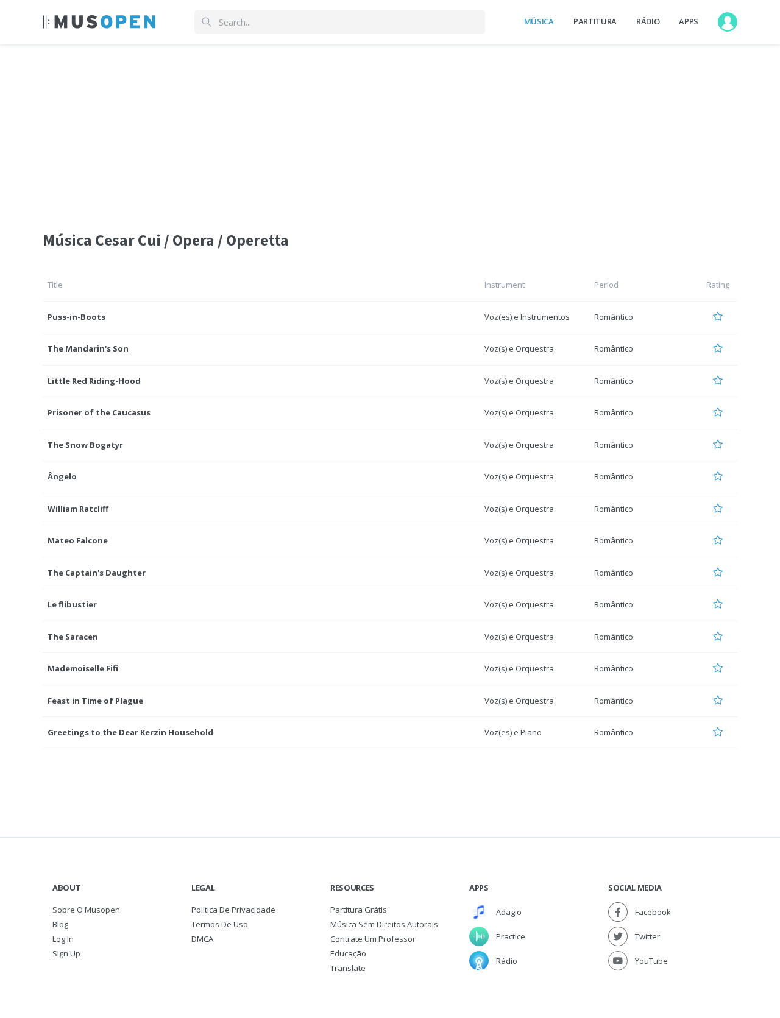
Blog (60, 924)
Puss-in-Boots (76, 316)
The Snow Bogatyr (85, 444)
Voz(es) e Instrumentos (527, 316)
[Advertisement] (390, 129)
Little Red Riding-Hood (94, 380)
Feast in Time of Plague (95, 700)
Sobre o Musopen (86, 909)
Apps (688, 21)
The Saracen (73, 636)
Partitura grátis (358, 909)
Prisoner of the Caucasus (99, 412)
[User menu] (727, 22)
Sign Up (66, 953)
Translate (348, 968)
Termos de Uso (219, 924)
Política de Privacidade (233, 909)
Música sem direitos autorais (384, 924)
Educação (348, 953)
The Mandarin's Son (88, 348)
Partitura (595, 21)
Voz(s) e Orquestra (519, 348)
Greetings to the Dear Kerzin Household (130, 732)
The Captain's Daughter (97, 572)
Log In (63, 938)
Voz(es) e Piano (513, 732)
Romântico (613, 316)
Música (539, 21)
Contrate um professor (373, 938)
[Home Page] (99, 22)
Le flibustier (72, 604)
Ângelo (62, 476)
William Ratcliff (78, 508)
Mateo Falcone (78, 540)
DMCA (202, 938)
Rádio (647, 21)
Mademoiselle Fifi (83, 668)
